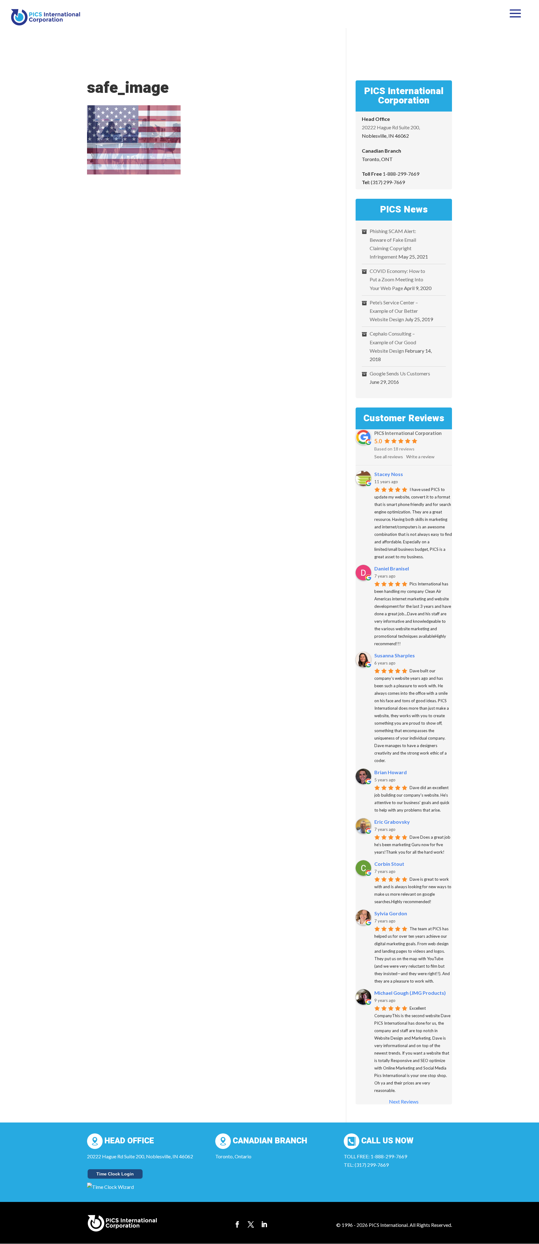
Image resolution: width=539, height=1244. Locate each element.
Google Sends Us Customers (400, 373)
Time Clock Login (115, 1173)
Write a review (420, 456)
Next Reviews (404, 1101)
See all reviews (388, 456)
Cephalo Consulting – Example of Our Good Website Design (393, 342)
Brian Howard (390, 772)
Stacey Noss (388, 474)
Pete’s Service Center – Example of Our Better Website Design (394, 310)
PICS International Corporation (408, 433)
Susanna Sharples (394, 655)
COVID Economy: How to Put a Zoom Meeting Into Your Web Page (397, 279)
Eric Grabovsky (392, 822)
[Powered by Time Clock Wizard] (110, 1187)
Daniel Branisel (391, 568)
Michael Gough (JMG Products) (410, 993)
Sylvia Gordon (390, 913)
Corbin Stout (389, 864)
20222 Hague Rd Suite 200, (391, 127)
